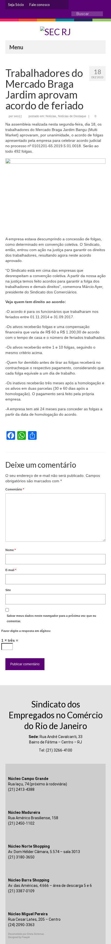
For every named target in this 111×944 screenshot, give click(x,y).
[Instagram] (57, 4)
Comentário (14, 489)
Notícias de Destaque (72, 116)
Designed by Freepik (19, 937)
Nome (10, 550)
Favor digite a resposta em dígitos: (26, 630)
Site (8, 590)
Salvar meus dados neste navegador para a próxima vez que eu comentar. (51, 618)
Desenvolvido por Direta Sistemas (26, 934)
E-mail (10, 570)
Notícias (51, 116)
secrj (17, 116)
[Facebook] (65, 4)
